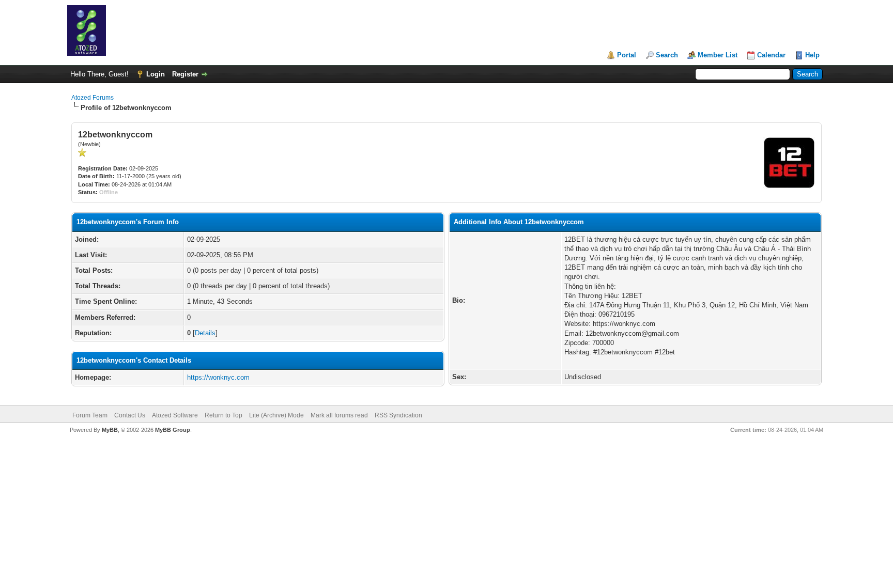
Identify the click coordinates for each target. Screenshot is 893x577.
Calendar (771, 55)
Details (205, 333)
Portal (626, 55)
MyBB (110, 430)
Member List (717, 55)
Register (185, 74)
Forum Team (89, 415)
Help (812, 55)
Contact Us (129, 415)
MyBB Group (172, 430)
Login (155, 74)
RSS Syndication (398, 415)
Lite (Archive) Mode (276, 415)
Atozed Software (175, 415)
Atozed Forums (92, 97)
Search (667, 55)
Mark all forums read (339, 415)
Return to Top (223, 415)
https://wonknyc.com (218, 377)
